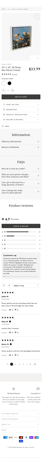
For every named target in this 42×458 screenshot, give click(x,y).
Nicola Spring (6, 64)
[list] (21, 397)
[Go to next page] (35, 364)
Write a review (21, 226)
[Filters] (9, 285)
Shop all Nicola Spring (20, 9)
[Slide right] (37, 58)
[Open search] (4, 285)
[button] (21, 232)
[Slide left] (32, 58)
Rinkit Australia (17, 447)
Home (3, 9)
